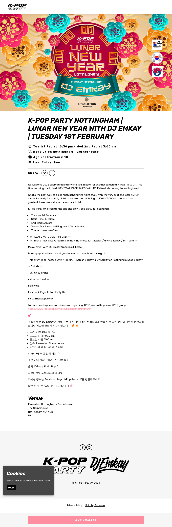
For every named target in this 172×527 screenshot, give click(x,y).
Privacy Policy (74, 505)
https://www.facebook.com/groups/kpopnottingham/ (59, 308)
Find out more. (41, 480)
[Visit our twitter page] (44, 173)
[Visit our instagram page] (89, 447)
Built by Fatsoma (95, 505)
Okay (11, 487)
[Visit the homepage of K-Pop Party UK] (17, 7)
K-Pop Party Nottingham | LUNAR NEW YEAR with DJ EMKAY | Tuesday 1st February (84, 128)
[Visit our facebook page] (52, 173)
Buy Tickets (86, 519)
